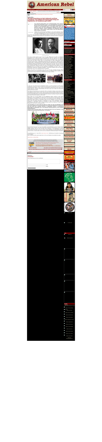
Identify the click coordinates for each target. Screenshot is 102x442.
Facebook (72, 9)
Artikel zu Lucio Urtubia (69, 333)
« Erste (32, 12)
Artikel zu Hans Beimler (69, 317)
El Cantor (65, 89)
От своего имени (57, 9)
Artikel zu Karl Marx (69, 310)
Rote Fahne (29, 152)
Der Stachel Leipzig (67, 85)
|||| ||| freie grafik (69, 305)
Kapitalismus (43, 151)
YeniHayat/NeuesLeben (67, 102)
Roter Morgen (66, 100)
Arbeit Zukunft (45, 133)
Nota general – (49, 9)
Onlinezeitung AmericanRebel (51, 5)
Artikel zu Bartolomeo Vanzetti (69, 319)
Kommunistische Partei (53, 151)
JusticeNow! (66, 95)
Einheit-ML (66, 87)
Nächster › (58, 12)
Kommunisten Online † (67, 98)
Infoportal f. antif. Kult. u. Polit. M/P (69, 93)
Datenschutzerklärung (69, 338)
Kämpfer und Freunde (67, 96)
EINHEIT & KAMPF (67, 88)
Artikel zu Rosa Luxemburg (69, 312)
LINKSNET (66, 99)
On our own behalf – (41, 9)
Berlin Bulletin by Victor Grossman (69, 83)
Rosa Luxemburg (50, 14)
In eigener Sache (30, 9)
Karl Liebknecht (45, 14)
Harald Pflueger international (68, 91)
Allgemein (36, 14)
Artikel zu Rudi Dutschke (69, 331)
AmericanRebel (34, 151)
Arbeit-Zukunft (66, 81)
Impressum (69, 337)
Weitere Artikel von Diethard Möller (33, 137)
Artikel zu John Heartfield (69, 326)
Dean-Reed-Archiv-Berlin (68, 84)
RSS (74, 9)
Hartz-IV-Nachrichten (67, 90)
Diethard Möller (40, 14)
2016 (69, 46)
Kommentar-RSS (61, 154)
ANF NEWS (66, 82)
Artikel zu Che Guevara (69, 324)
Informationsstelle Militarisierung (69, 92)
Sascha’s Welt (66, 101)
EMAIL (47, 166)
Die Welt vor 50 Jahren (67, 86)
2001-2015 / (66, 46)
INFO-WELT (66, 94)
